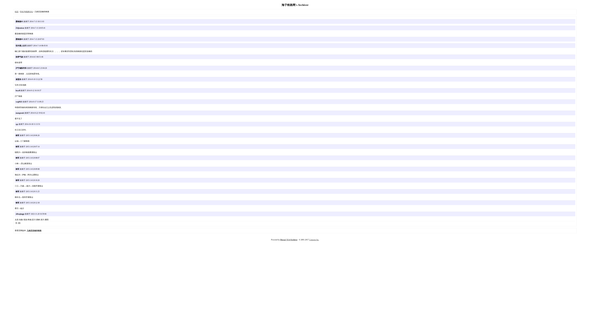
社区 (16, 12)
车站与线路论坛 (26, 12)
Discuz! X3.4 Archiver (288, 240)
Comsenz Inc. (314, 240)
